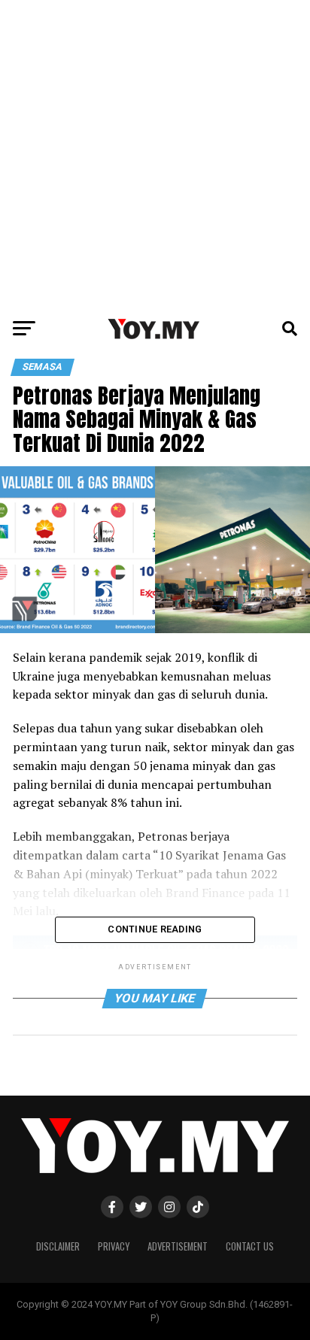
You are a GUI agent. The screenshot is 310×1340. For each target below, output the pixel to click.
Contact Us (250, 1246)
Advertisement (177, 1246)
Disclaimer (58, 1246)
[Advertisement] (155, 155)
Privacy (113, 1246)
